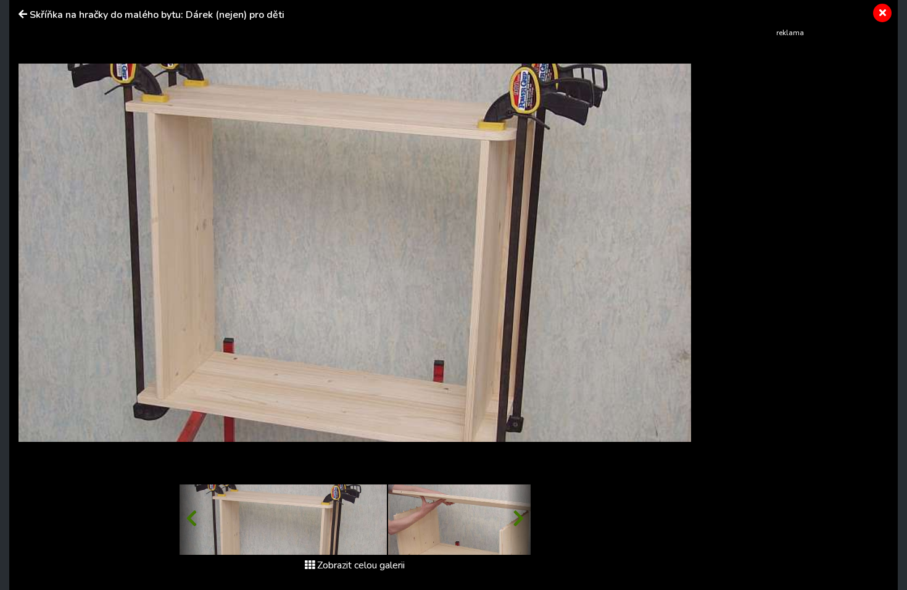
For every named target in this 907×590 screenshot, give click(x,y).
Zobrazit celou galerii (361, 565)
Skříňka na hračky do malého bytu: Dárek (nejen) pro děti (157, 15)
